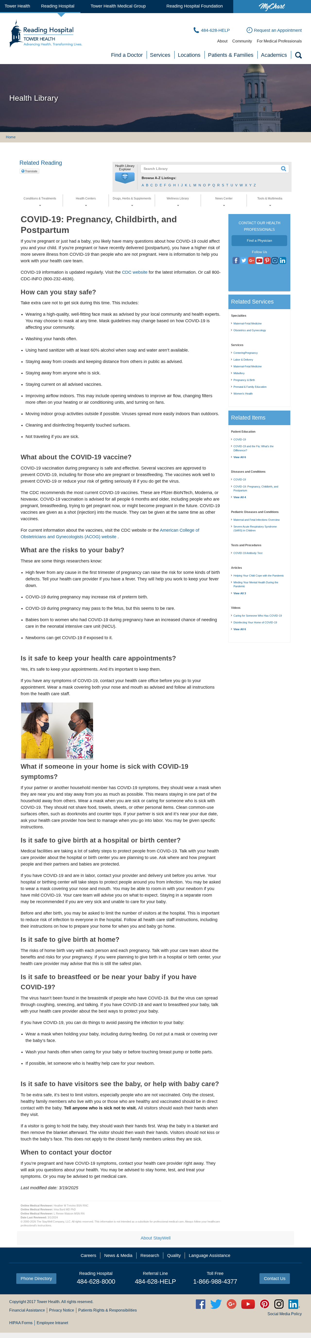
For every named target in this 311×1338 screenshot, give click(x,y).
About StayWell (156, 1238)
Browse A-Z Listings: (159, 178)
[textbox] (212, 169)
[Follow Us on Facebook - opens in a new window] (236, 261)
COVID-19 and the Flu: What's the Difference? (253, 448)
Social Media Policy (285, 1314)
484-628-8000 (96, 1281)
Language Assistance (209, 1255)
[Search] (298, 56)
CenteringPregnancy (245, 352)
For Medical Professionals (279, 41)
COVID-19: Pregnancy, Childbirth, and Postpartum (255, 488)
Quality (174, 1255)
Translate (31, 171)
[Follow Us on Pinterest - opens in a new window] (267, 261)
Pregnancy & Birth (244, 380)
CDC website (134, 272)
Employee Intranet (52, 1323)
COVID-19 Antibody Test (247, 553)
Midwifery (239, 373)
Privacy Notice (61, 1310)
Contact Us (274, 1278)
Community (242, 41)
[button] (125, 178)
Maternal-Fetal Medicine (247, 323)
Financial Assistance (27, 1310)
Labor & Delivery (243, 359)
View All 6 (239, 457)
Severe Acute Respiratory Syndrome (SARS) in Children (255, 528)
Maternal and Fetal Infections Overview (256, 519)
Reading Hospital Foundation (194, 6)
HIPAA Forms (21, 1323)
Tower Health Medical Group (118, 6)
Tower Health (17, 6)
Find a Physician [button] (259, 240)
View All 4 (239, 497)
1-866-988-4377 (215, 1281)
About (222, 41)
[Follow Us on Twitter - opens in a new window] (243, 261)
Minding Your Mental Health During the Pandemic (255, 584)
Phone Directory (36, 1278)
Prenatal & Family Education (250, 386)
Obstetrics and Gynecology (249, 330)
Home (11, 137)
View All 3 (239, 593)
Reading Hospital (57, 6)
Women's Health (243, 393)
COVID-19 (239, 439)
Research (149, 1255)
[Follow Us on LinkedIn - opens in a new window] (282, 261)
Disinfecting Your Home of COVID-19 (255, 622)
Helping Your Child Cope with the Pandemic (258, 575)
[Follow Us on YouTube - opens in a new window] (251, 261)
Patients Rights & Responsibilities (107, 1310)
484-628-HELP (155, 1281)
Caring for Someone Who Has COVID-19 (257, 615)
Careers (88, 1255)
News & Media (118, 1255)
